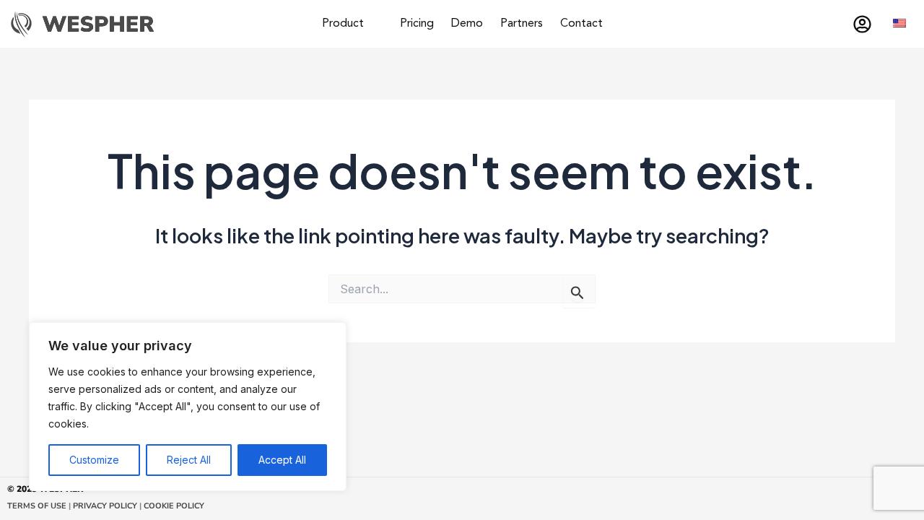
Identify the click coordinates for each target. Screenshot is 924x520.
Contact (581, 24)
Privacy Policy (104, 505)
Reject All (189, 460)
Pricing (417, 24)
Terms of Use (36, 505)
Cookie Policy (174, 505)
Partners (521, 24)
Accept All (282, 460)
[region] (187, 406)
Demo (467, 24)
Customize (94, 460)
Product (343, 24)
